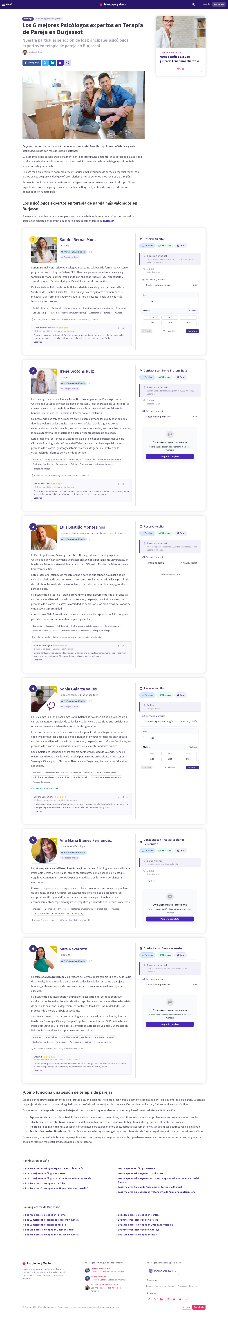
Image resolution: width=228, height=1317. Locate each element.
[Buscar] (193, 4)
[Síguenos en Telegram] (180, 1299)
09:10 (170, 317)
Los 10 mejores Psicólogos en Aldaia (138, 1234)
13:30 (188, 322)
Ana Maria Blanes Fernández (86, 840)
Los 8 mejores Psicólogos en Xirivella (138, 1220)
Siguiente (191, 331)
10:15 (188, 317)
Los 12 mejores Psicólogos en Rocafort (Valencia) (52, 1220)
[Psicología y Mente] (113, 4)
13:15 (170, 759)
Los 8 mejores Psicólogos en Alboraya (138, 1229)
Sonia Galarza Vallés (78, 689)
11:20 (152, 322)
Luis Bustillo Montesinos (82, 527)
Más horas (193, 310)
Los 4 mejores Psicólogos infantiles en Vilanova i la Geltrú (56, 1188)
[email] (60, 63)
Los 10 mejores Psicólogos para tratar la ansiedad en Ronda (58, 1178)
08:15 (152, 754)
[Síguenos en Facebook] (149, 1299)
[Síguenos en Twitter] (155, 1299)
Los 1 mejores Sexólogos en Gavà (136, 1168)
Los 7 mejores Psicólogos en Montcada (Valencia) (52, 1234)
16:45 (152, 302)
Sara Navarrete (73, 949)
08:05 (152, 317)
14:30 (188, 759)
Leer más (38, 342)
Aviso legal (94, 1307)
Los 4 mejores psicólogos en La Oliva (45, 1183)
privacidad (105, 1307)
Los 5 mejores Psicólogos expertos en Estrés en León (54, 1168)
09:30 (170, 754)
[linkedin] (52, 63)
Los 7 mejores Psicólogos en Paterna (45, 1215)
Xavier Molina (35, 52)
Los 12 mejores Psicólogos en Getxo (45, 1173)
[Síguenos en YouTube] (173, 1299)
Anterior (148, 331)
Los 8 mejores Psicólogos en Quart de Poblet (49, 1229)
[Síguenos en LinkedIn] (161, 1299)
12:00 (152, 759)
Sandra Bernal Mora (78, 240)
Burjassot (108, 221)
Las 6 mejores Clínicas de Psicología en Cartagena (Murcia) (150, 1187)
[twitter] (45, 63)
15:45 (152, 738)
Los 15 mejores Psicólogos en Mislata (45, 1224)
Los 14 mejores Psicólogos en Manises (138, 1215)
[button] (151, 881)
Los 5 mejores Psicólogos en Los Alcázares (141, 1173)
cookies (115, 1307)
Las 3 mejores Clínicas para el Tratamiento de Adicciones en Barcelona (157, 1192)
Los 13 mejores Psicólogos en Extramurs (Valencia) (146, 1224)
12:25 (170, 322)
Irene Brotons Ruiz (77, 371)
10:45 (188, 754)
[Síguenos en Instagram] (167, 1299)
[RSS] (186, 1299)
